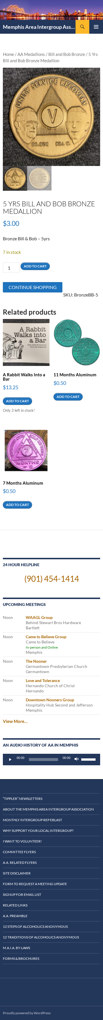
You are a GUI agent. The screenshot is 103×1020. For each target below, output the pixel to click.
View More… (15, 721)
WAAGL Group (39, 617)
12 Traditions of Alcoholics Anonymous (41, 937)
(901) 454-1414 (51, 578)
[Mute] (77, 759)
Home (8, 54)
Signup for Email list (22, 894)
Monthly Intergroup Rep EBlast (32, 820)
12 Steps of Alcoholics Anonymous (35, 926)
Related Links (15, 905)
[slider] (89, 759)
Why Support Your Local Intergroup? (38, 830)
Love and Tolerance (43, 680)
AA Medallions (31, 54)
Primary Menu (96, 27)
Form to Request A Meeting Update (35, 884)
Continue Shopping (33, 287)
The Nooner (36, 661)
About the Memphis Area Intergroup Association (48, 809)
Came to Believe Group (46, 636)
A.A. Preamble (15, 916)
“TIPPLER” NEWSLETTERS (22, 798)
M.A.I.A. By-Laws (16, 948)
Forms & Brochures (21, 958)
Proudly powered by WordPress (27, 1013)
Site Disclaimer (17, 873)
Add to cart (35, 266)
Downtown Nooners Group (50, 699)
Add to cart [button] (17, 401)
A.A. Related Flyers (20, 862)
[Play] (10, 759)
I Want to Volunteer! (22, 841)
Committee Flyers (19, 852)
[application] (51, 759)
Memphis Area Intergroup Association (39, 27)
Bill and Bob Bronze (66, 54)
